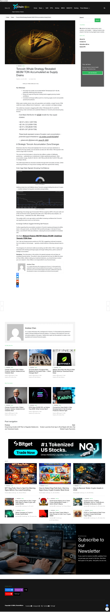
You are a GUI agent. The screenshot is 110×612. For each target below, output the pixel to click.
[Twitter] (40, 276)
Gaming (76, 8)
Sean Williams (37, 377)
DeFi (47, 8)
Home (35, 8)
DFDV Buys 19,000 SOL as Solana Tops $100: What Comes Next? (39, 408)
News (40, 8)
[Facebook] (40, 274)
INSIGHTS (69, 8)
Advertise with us (84, 44)
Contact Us (83, 41)
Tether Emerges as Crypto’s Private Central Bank (24, 513)
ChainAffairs (56, 492)
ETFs (51, 8)
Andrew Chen (33, 79)
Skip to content (4, 1)
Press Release (84, 8)
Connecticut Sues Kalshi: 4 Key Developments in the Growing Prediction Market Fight (62, 409)
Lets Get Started (92, 72)
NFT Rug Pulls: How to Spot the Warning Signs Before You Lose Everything (20, 489)
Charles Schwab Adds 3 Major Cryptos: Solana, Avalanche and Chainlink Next (15, 371)
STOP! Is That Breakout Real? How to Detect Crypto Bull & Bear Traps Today (94, 514)
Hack (80, 485)
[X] (40, 284)
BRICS (63, 8)
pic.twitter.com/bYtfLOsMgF (49, 137)
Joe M (32, 506)
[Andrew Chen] (15, 332)
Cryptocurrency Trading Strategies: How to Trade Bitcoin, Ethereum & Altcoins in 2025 (94, 502)
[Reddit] (40, 281)
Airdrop (57, 8)
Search (82, 17)
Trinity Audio (30, 83)
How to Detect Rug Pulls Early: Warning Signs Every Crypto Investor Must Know (54, 489)
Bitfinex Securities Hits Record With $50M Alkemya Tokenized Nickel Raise (64, 371)
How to (46, 485)
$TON (39, 115)
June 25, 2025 (43, 140)
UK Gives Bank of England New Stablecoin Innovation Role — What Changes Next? (40, 371)
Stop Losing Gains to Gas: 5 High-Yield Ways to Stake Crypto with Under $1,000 (25, 502)
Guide (12, 485)
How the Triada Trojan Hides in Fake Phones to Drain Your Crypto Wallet (60, 514)
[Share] (40, 286)
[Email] (40, 279)
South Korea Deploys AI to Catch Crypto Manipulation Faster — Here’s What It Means (60, 502)
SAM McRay (91, 492)
